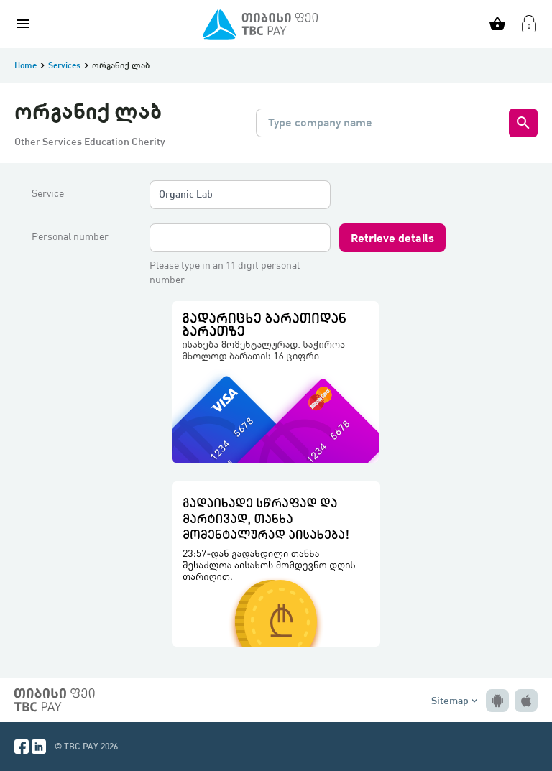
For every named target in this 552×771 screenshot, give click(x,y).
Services (64, 65)
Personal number (70, 236)
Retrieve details (392, 237)
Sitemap (455, 700)
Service (48, 193)
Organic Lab (186, 194)
